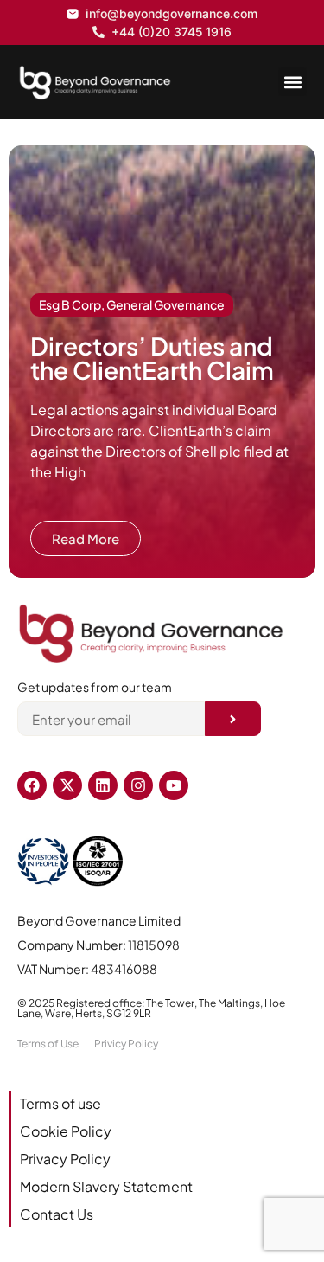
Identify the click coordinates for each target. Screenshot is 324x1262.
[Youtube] (173, 785)
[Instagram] (138, 785)
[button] (292, 81)
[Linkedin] (103, 785)
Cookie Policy (65, 1131)
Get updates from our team (94, 688)
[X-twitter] (67, 785)
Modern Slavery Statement (106, 1186)
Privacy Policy (65, 1159)
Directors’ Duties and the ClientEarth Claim (152, 357)
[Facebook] (32, 785)
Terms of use (60, 1103)
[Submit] (233, 718)
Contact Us (56, 1214)
